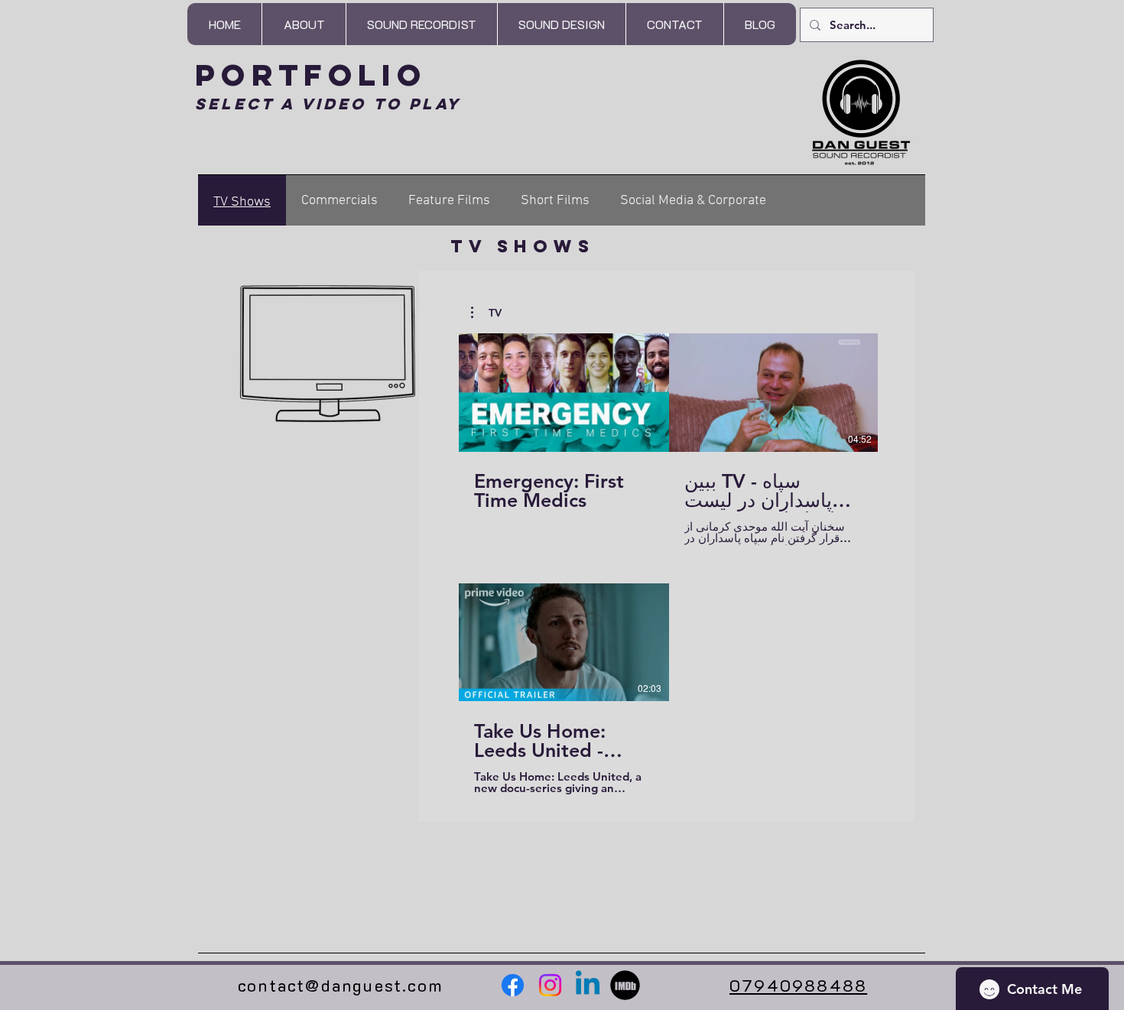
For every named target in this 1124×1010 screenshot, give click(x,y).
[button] (421, 24)
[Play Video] (564, 392)
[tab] (242, 200)
